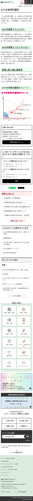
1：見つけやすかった (10, 174)
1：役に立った (8, 164)
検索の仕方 (28, 440)
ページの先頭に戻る (16, 452)
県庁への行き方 (6, 491)
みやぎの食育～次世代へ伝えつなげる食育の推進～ (16, 243)
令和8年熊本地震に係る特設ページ (15, 202)
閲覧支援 (26, 2)
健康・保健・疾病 (22, 445)
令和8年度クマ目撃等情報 (12, 198)
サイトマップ (5, 475)
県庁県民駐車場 (22, 491)
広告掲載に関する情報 (7, 466)
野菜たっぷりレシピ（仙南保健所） (13, 284)
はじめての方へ (6, 472)
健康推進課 (7, 238)
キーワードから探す (8, 433)
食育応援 (5, 274)
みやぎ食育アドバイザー (13, 29)
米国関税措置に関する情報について (15, 211)
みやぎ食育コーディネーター (15, 47)
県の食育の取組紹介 (10, 253)
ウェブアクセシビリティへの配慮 (10, 464)
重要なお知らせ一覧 (16, 220)
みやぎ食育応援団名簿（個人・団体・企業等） (16, 233)
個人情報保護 (5, 461)
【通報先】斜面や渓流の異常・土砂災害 (16, 215)
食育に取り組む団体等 (12, 70)
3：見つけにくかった (10, 177)
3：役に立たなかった (10, 166)
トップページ (4, 445)
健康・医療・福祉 (12, 445)
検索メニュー (31, 2)
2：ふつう (19, 164)
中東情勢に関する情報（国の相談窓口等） (17, 206)
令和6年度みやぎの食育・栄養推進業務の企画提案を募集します (16, 289)
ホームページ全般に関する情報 (9, 469)
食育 (4, 265)
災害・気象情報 (22, 2)
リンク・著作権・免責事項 (8, 458)
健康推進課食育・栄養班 (10, 132)
